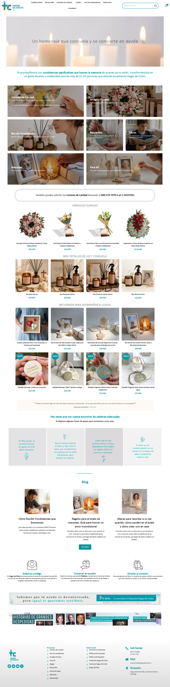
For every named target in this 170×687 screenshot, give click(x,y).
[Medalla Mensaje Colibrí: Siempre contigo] (67, 368)
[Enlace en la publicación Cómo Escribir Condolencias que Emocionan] (37, 501)
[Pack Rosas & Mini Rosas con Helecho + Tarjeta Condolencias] (67, 224)
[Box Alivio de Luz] (31, 275)
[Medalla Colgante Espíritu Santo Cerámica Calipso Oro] (102, 368)
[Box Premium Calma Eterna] (102, 275)
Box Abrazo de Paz (138, 294)
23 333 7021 (134, 654)
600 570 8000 (135, 652)
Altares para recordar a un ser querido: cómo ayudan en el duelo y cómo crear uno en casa (134, 523)
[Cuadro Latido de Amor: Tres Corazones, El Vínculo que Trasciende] (31, 324)
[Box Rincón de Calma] (67, 275)
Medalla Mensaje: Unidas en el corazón (32, 387)
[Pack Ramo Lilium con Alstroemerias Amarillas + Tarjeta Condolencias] (102, 224)
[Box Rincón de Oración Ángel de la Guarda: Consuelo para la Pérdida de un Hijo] (102, 324)
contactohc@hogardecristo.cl (140, 663)
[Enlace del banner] (46, 101)
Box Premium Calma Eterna (102, 294)
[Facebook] (9, 666)
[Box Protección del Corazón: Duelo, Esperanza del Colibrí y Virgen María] (67, 324)
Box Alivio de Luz (32, 294)
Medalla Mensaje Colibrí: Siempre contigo (67, 387)
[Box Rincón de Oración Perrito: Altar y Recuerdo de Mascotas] (138, 324)
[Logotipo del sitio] (12, 6)
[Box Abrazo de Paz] (138, 275)
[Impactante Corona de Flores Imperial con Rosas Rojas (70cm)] (138, 224)
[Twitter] (13, 666)
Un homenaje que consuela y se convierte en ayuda (85, 41)
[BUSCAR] (156, 6)
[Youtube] (17, 666)
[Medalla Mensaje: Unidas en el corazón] (31, 368)
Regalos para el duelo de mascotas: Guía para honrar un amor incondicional (86, 523)
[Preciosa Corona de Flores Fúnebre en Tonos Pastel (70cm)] (31, 224)
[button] (11, 446)
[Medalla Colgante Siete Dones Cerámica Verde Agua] (138, 368)
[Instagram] (22, 666)
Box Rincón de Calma (67, 294)
